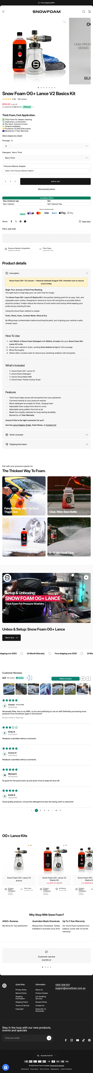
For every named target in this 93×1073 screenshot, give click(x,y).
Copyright (19, 1009)
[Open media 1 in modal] (64, 22)
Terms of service (44, 1069)
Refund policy (25, 1069)
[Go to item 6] (52, 87)
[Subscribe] (49, 1038)
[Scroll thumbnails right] (88, 689)
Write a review (66, 679)
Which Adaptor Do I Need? (12, 136)
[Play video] (46, 598)
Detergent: (12, 152)
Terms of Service (22, 1006)
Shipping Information (20, 998)
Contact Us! (51, 425)
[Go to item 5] (49, 87)
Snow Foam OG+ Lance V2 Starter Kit (54, 879)
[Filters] (83, 679)
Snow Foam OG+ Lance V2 (19, 878)
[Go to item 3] (43, 87)
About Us (39, 990)
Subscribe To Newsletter (40, 1010)
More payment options (46, 189)
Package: (7, 140)
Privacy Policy (21, 990)
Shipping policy (55, 1069)
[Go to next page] (61, 810)
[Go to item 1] (9, 689)
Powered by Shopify (57, 1066)
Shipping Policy (22, 1002)
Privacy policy (34, 1069)
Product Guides (41, 993)
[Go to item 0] (38, 87)
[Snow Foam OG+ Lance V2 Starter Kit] (54, 858)
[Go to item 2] (41, 87)
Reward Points (41, 1002)
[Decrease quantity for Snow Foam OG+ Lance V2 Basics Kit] (5, 181)
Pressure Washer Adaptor (15, 166)
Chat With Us (46, 960)
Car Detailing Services (40, 998)
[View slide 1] (42, 967)
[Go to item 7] (54, 87)
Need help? (86, 221)
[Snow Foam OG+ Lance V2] (19, 858)
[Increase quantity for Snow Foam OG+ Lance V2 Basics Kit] (15, 181)
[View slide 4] (50, 967)
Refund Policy (21, 993)
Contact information (66, 1069)
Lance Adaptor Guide (22, 425)
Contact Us (39, 1006)
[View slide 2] (45, 967)
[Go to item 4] (46, 87)
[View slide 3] (47, 967)
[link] (24, 495)
